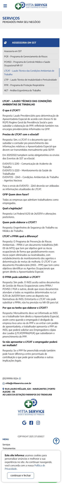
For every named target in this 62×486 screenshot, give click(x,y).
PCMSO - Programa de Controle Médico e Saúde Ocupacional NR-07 (27, 64)
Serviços (6, 444)
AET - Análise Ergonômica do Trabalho (22, 90)
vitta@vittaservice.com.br (18, 383)
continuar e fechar (20, 475)
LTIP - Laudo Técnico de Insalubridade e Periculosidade (30, 79)
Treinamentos (9, 448)
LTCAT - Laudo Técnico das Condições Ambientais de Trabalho (29, 72)
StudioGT (40, 436)
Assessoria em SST (13, 51)
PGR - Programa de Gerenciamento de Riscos (25, 56)
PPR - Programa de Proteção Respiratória (24, 85)
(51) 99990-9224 (10, 378)
